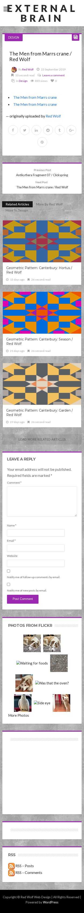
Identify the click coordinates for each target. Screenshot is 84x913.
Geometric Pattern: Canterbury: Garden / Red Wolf (39, 412)
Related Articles (17, 204)
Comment (14, 482)
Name (11, 525)
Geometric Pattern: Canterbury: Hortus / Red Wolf (39, 270)
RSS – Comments (28, 872)
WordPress (50, 902)
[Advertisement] (25, 758)
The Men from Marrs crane (35, 97)
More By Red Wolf (49, 204)
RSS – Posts (24, 865)
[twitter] (25, 130)
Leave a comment (53, 75)
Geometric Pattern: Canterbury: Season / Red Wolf (39, 341)
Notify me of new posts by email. (27, 590)
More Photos (18, 715)
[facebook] (13, 130)
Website (12, 556)
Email (11, 540)
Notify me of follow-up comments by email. (33, 577)
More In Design (17, 210)
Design (13, 37)
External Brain (42, 13)
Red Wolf (28, 69)
